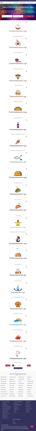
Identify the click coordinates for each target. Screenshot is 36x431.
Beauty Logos (3, 385)
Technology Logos (30, 395)
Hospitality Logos (21, 379)
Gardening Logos (12, 395)
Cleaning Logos (3, 389)
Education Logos (12, 381)
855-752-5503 (26, 0)
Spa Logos (28, 391)
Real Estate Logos (30, 383)
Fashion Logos (12, 385)
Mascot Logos (20, 391)
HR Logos (19, 381)
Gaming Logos (12, 393)
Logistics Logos (20, 389)
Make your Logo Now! (18, 368)
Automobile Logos (4, 383)
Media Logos (20, 393)
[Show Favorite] (30, 1)
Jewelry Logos (20, 385)
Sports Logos (29, 393)
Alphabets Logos (3, 381)
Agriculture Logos (3, 379)
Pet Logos (28, 379)
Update (29, 16)
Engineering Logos (12, 383)
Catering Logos (3, 387)
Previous (7, 365)
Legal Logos (20, 387)
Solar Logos (29, 389)
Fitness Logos (12, 389)
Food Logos (11, 391)
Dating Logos (12, 379)
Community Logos (4, 391)
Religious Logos (29, 385)
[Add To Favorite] (26, 38)
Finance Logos (12, 387)
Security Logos (29, 387)
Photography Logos (30, 381)
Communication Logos (4, 393)
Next (29, 365)
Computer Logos (3, 395)
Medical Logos (20, 395)
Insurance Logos (21, 383)
